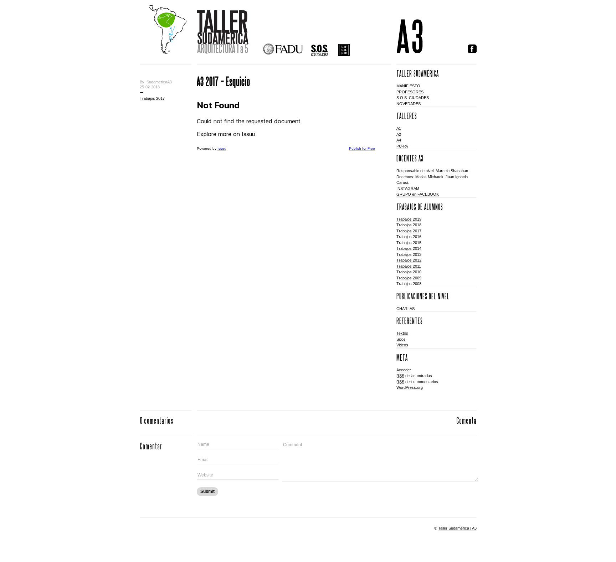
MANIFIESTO (408, 86)
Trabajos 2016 (408, 236)
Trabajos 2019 (408, 219)
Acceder (403, 370)
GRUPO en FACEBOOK (417, 194)
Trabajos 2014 (408, 248)
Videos (402, 345)
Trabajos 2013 (408, 254)
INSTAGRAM (407, 188)
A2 (398, 134)
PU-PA (402, 146)
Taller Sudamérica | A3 (457, 528)
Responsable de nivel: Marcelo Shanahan (432, 171)
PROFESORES (409, 92)
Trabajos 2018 (408, 225)
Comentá (466, 420)
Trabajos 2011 (408, 266)
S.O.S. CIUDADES (412, 98)
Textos (402, 333)
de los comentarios (417, 382)
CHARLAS (405, 308)
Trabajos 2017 (152, 98)
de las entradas (414, 375)
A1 (398, 128)
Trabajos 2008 (408, 284)
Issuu (221, 148)
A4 (398, 140)
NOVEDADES (408, 104)
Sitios (401, 339)
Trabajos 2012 (408, 260)
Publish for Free (362, 148)
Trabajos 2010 (408, 272)
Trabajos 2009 (408, 278)
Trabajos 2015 (408, 243)
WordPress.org (409, 387)
